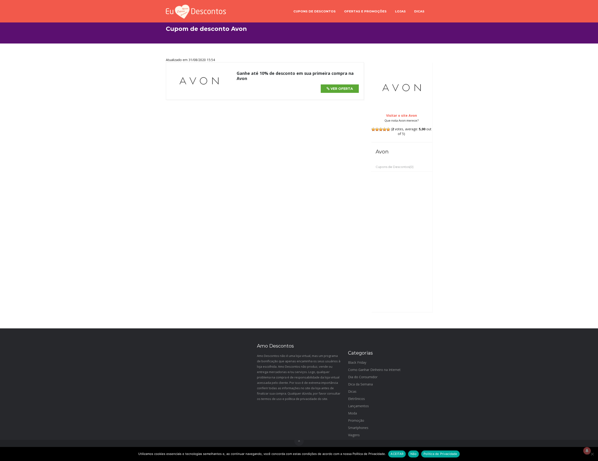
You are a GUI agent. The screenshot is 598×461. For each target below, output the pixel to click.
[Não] (592, 454)
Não (413, 454)
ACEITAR (397, 454)
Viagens (354, 435)
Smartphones (358, 427)
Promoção (356, 420)
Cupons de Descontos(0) (394, 167)
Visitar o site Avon (401, 115)
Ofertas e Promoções (365, 11)
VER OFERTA (341, 89)
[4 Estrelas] (384, 129)
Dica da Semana (360, 384)
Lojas (400, 11)
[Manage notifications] (587, 450)
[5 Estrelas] (388, 129)
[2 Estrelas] (377, 129)
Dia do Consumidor (362, 377)
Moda (352, 413)
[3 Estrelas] (381, 129)
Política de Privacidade (440, 454)
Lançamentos (358, 406)
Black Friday (357, 362)
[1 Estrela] (373, 129)
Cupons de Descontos (314, 11)
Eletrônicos (356, 398)
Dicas (419, 11)
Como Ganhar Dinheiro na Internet (374, 369)
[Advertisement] (401, 242)
